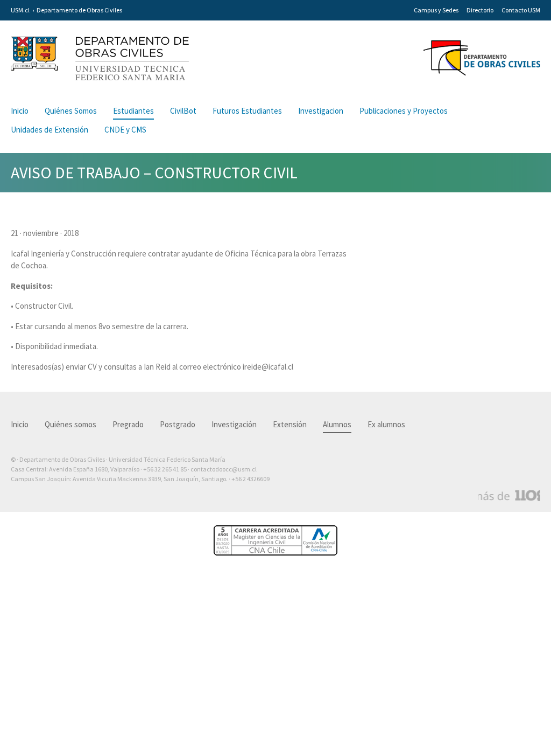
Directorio (480, 10)
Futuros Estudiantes (247, 111)
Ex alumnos (386, 424)
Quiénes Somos (71, 111)
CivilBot (183, 111)
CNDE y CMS (125, 129)
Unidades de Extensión (49, 129)
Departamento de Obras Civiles (79, 10)
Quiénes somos (70, 424)
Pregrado (128, 424)
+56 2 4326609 (250, 479)
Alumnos (337, 424)
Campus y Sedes (436, 10)
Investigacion (320, 111)
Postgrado (177, 424)
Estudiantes (133, 111)
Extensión (290, 424)
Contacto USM (520, 10)
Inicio (20, 111)
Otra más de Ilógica (509, 495)
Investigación (234, 424)
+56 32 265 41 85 (165, 469)
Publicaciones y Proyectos (403, 111)
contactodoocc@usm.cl (223, 469)
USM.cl (20, 10)
